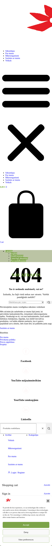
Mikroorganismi (12, 56)
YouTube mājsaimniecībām (26, 380)
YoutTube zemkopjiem (26, 400)
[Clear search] (43, 302)
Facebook (26, 361)
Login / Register (18, 472)
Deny (26, 532)
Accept (26, 525)
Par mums (9, 53)
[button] (48, 501)
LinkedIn (26, 419)
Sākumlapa (10, 51)
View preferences (26, 540)
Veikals (8, 60)
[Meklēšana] (49, 302)
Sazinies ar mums (12, 58)
